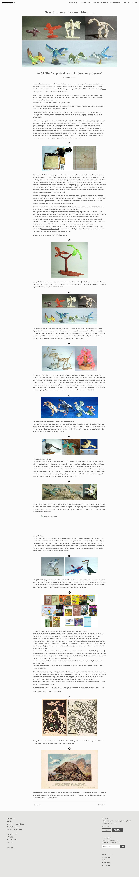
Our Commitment (115, 2)
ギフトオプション (12, 840)
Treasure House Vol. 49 (53, 203)
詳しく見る (105, 826)
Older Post (37, 805)
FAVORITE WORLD (84, 2)
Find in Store (126, 2)
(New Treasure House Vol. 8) (50, 229)
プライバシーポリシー (13, 827)
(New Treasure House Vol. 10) (94, 688)
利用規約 (9, 821)
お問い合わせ (11, 848)
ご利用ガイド (11, 819)
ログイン (106, 830)
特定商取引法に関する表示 (14, 829)
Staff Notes (104, 2)
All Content (95, 2)
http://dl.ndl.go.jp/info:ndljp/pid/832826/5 (47, 102)
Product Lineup (72, 2)
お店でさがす (11, 837)
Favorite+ (10, 842)
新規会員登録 (117, 830)
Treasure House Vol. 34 (93, 198)
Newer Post (101, 805)
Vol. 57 (79, 284)
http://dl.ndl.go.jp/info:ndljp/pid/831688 (88, 115)
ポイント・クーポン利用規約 (15, 824)
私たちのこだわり (12, 834)
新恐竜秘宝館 (66, 77)
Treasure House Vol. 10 (67, 284)
